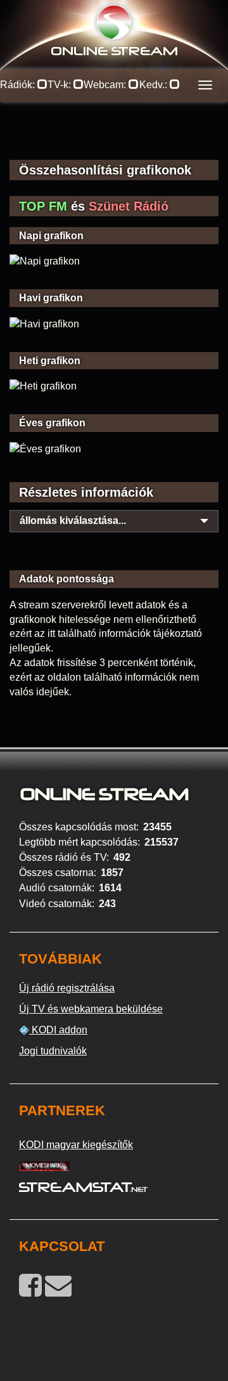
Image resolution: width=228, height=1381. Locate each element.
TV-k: (60, 84)
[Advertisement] (114, 139)
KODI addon (58, 1029)
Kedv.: (154, 84)
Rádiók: (18, 84)
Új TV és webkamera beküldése (91, 1009)
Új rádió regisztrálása (67, 988)
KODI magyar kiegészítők (76, 1144)
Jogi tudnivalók (53, 1050)
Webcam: (106, 84)
